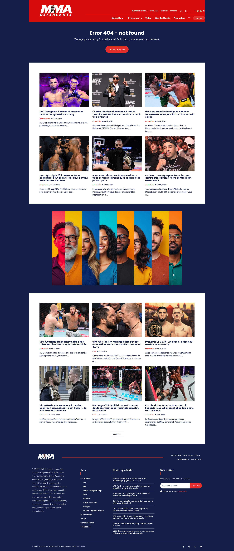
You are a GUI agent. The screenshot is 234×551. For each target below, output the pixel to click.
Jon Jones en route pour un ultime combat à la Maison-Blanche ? (133, 502)
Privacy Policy (183, 491)
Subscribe (196, 485)
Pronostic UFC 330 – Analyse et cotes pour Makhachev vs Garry (169, 343)
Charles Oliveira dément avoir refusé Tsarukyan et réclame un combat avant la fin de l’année (116, 114)
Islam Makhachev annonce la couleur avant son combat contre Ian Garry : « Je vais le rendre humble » (62, 408)
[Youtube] (203, 11)
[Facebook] (195, 11)
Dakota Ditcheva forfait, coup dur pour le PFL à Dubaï (133, 524)
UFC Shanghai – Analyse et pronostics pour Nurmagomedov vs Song (61, 113)
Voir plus (116, 434)
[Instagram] (197, 11)
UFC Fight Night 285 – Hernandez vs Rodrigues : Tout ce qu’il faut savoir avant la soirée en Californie (63, 178)
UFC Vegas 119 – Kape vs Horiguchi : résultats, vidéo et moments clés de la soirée (133, 517)
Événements (44, 119)
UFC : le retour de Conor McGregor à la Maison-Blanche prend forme (130, 509)
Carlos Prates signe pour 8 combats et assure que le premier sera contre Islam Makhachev (168, 178)
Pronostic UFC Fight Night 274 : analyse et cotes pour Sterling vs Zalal (131, 494)
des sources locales (58, 504)
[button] (186, 11)
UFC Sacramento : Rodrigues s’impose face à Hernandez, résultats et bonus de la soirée (169, 114)
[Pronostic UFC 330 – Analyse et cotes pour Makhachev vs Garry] (170, 320)
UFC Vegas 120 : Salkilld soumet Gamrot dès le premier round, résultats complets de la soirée (116, 408)
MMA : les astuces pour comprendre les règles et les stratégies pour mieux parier (133, 532)
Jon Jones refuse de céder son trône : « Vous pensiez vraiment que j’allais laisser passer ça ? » (116, 178)
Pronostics (43, 185)
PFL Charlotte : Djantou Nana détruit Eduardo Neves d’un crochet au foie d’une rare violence (169, 408)
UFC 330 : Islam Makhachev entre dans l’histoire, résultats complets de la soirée (63, 343)
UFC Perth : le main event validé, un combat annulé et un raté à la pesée (132, 487)
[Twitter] (200, 11)
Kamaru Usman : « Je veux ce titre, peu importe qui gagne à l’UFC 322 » (130, 479)
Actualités (96, 121)
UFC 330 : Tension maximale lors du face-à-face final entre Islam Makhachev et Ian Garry (116, 344)
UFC (94, 351)
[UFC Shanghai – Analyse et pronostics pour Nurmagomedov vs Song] (64, 90)
